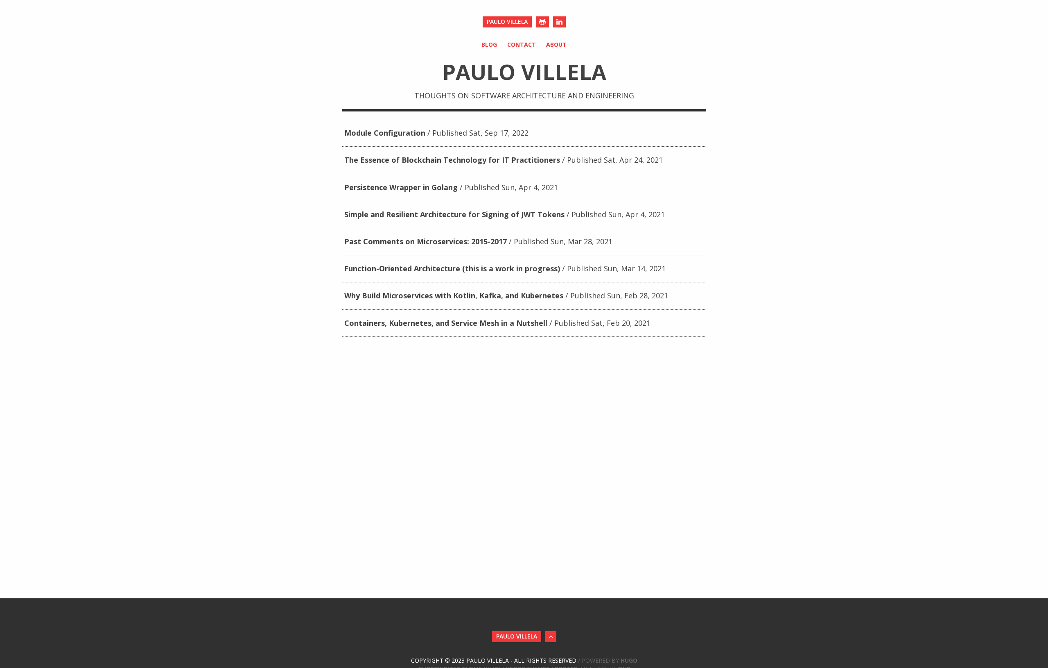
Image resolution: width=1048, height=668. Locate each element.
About (556, 44)
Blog (489, 44)
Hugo (629, 660)
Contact (521, 44)
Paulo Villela (507, 21)
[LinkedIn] (559, 21)
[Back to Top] (550, 636)
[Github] (542, 21)
